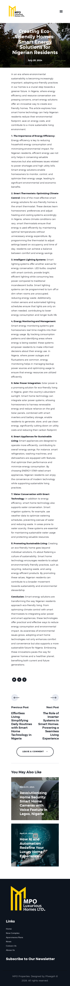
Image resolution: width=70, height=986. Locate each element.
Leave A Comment (33, 751)
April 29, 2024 (26, 833)
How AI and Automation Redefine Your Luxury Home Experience (32, 847)
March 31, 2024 (27, 787)
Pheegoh (50, 976)
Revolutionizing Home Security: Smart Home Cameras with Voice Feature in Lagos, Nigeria (33, 803)
